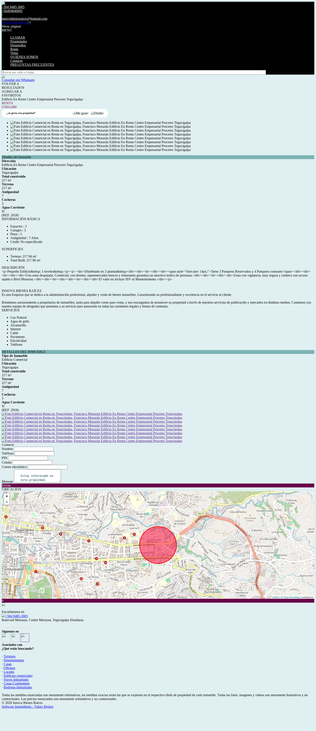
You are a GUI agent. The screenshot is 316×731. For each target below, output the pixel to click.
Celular (7, 462)
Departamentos (14, 660)
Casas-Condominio (17, 683)
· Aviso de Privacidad (16, 627)
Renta (14, 49)
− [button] (7, 502)
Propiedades (18, 41)
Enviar (6, 485)
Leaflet (275, 597)
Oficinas (9, 668)
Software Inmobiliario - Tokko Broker (27, 706)
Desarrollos (18, 45)
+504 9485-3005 (16, 616)
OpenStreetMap (292, 597)
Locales (9, 672)
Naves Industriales (16, 679)
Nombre (7, 449)
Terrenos (9, 656)
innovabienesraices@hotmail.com (24, 18)
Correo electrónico (14, 467)
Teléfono (8, 453)
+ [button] (7, 496)
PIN (4, 458)
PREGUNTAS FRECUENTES (32, 64)
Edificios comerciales (18, 675)
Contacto (16, 61)
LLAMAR (17, 37)
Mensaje (7, 481)
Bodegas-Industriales (18, 687)
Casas (8, 664)
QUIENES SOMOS (24, 57)
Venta (14, 53)
